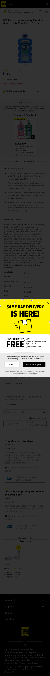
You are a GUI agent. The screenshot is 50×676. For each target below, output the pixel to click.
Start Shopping (34, 364)
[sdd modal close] (48, 303)
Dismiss (12, 364)
